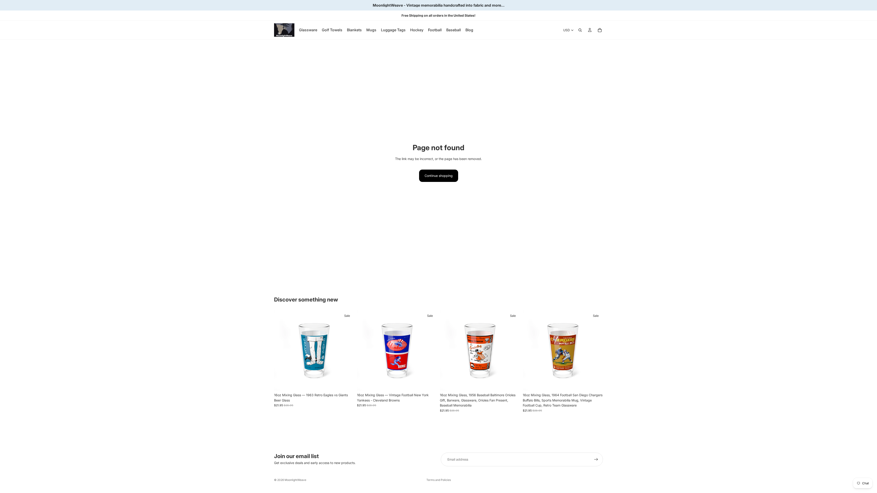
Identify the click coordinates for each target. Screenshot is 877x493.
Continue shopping (439, 176)
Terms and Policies (438, 480)
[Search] (580, 30)
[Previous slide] (281, 351)
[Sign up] (596, 459)
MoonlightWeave (295, 480)
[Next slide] (347, 351)
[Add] (347, 384)
